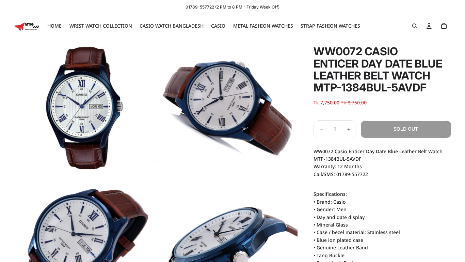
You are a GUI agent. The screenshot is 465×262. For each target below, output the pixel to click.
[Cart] (443, 25)
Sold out (406, 129)
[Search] (414, 25)
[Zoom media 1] (84, 108)
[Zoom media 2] (227, 108)
